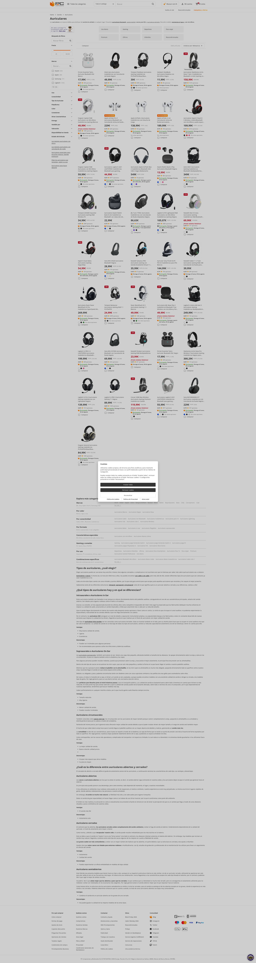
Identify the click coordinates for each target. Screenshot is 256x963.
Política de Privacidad (130, 499)
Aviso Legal (145, 499)
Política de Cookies (113, 499)
